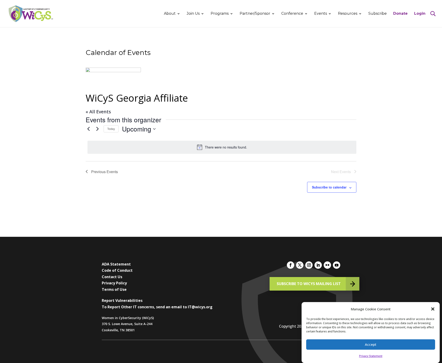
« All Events (98, 112)
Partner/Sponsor (255, 14)
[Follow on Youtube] (336, 265)
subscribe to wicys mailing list (309, 283)
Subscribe (377, 14)
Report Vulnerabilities (122, 300)
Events (320, 14)
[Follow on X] (299, 265)
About (170, 14)
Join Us (193, 14)
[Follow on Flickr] (327, 265)
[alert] (221, 147)
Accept (370, 344)
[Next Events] (97, 129)
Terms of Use (114, 289)
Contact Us (112, 276)
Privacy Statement (370, 356)
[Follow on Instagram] (309, 265)
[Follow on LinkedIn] (318, 265)
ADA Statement (116, 264)
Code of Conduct (117, 270)
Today (111, 129)
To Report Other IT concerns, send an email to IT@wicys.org (157, 306)
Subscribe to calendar (329, 187)
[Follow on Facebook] (290, 265)
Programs (220, 14)
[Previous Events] (88, 129)
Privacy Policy (114, 283)
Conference (292, 14)
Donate (400, 14)
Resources (347, 14)
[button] (432, 309)
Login (419, 14)
